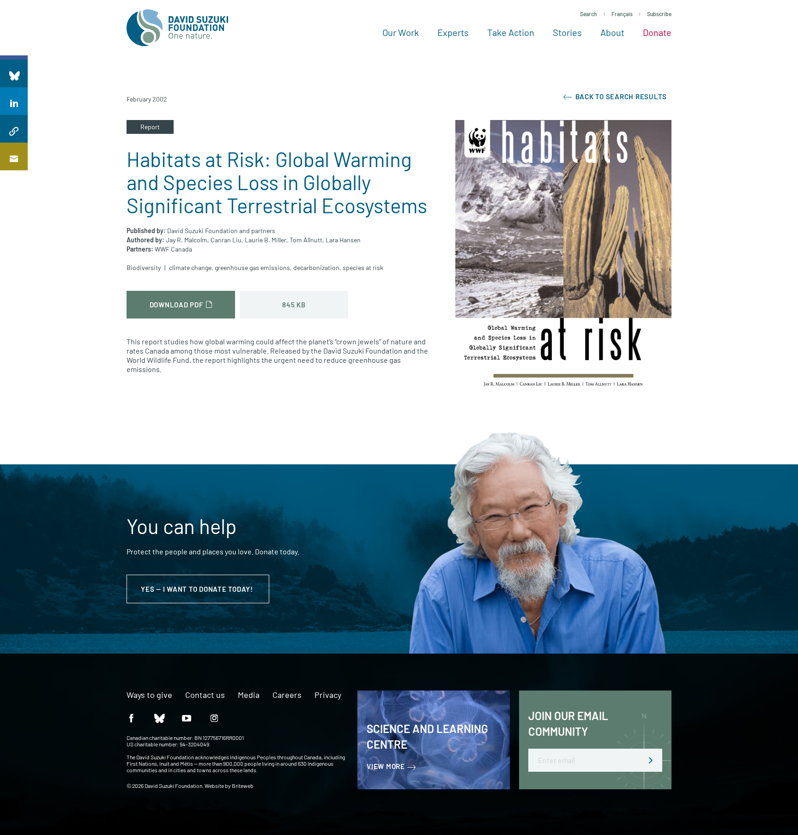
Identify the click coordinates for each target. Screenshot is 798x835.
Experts (453, 32)
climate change (190, 267)
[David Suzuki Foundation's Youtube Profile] (186, 717)
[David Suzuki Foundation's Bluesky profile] (159, 717)
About (612, 32)
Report (150, 127)
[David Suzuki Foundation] (177, 27)
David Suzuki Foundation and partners (221, 230)
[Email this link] (14, 156)
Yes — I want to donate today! (198, 589)
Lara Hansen (343, 240)
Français (622, 14)
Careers (287, 695)
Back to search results (620, 96)
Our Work (400, 32)
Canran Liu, (227, 240)
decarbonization (316, 267)
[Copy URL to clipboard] (14, 129)
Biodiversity (144, 267)
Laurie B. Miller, (266, 240)
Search (588, 14)
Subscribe (659, 14)
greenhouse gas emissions (252, 267)
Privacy (327, 695)
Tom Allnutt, (307, 240)
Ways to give (149, 695)
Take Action (510, 32)
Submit (650, 760)
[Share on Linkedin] (14, 101)
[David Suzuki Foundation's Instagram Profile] (214, 717)
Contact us (205, 695)
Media (249, 695)
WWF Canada (173, 249)
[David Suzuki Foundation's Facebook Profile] (131, 717)
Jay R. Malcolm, (187, 240)
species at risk (363, 267)
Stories (567, 32)
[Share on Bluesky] (14, 73)
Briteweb (243, 785)
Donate (657, 32)
